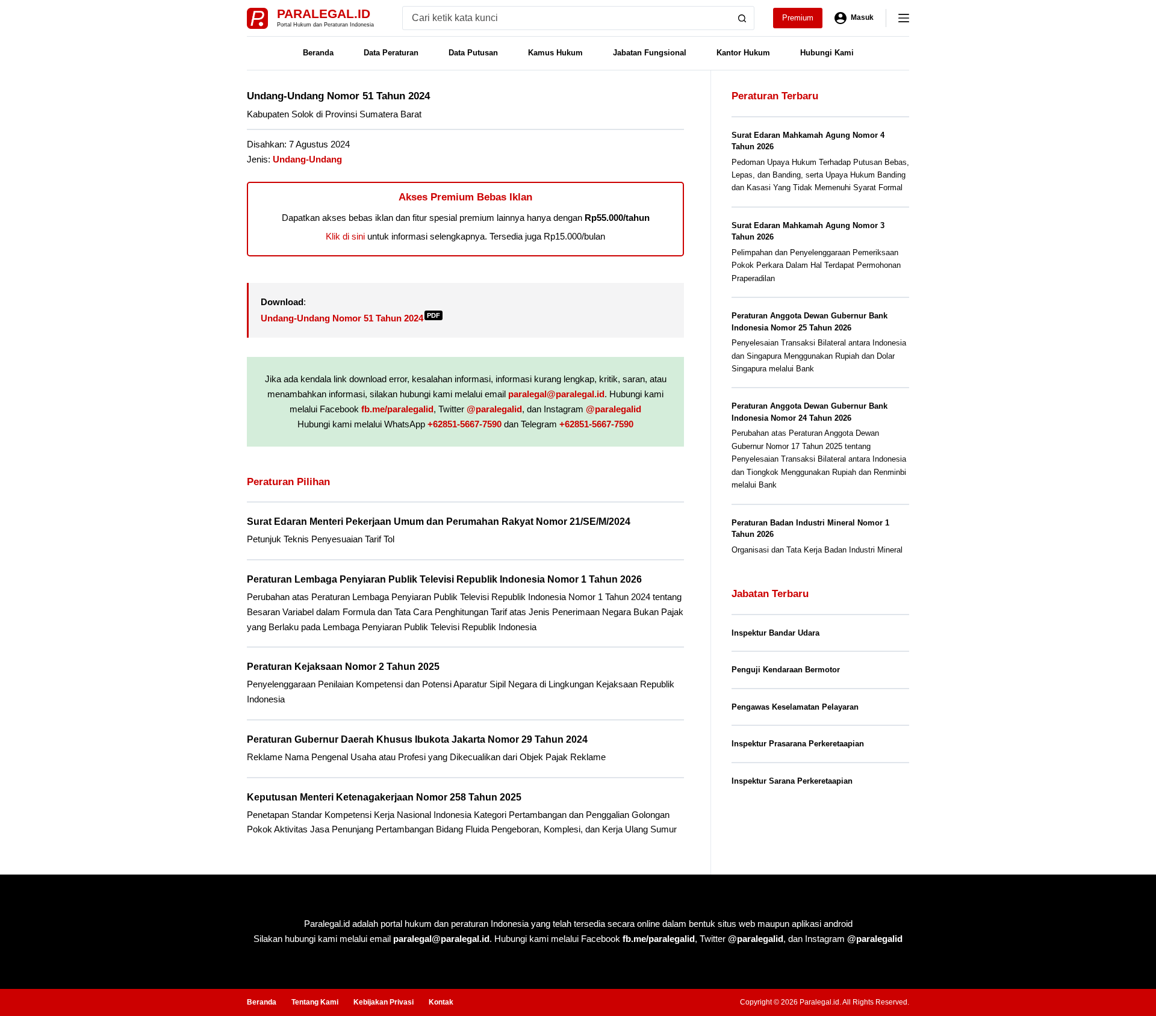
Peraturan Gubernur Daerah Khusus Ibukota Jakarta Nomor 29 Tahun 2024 (417, 739)
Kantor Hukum (743, 52)
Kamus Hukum (555, 52)
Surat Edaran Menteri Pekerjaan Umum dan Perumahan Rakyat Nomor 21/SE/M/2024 (438, 521)
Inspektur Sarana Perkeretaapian (792, 780)
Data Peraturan (391, 52)
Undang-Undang (307, 159)
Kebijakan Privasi (383, 1002)
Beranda (318, 52)
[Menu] (903, 18)
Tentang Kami (314, 1002)
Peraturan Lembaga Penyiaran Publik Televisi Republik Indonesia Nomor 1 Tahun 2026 (444, 579)
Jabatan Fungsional (649, 52)
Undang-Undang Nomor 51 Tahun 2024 (350, 318)
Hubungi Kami (827, 52)
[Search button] (742, 18)
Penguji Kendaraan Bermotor (786, 669)
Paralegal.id (323, 13)
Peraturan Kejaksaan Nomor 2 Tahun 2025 (343, 666)
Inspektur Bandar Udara (775, 632)
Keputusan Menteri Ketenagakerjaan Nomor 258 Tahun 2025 (384, 797)
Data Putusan (473, 52)
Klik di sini (345, 236)
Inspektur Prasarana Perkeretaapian (798, 743)
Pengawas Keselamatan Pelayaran (795, 706)
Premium (797, 17)
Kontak (441, 1002)
